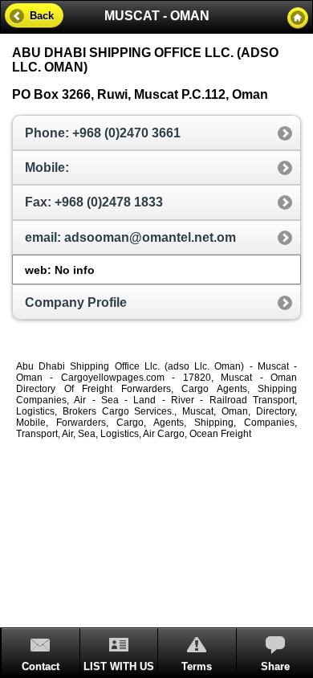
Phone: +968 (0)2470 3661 (103, 133)
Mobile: (47, 167)
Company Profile (76, 302)
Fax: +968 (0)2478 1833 (94, 202)
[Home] (297, 17)
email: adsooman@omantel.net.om (130, 237)
